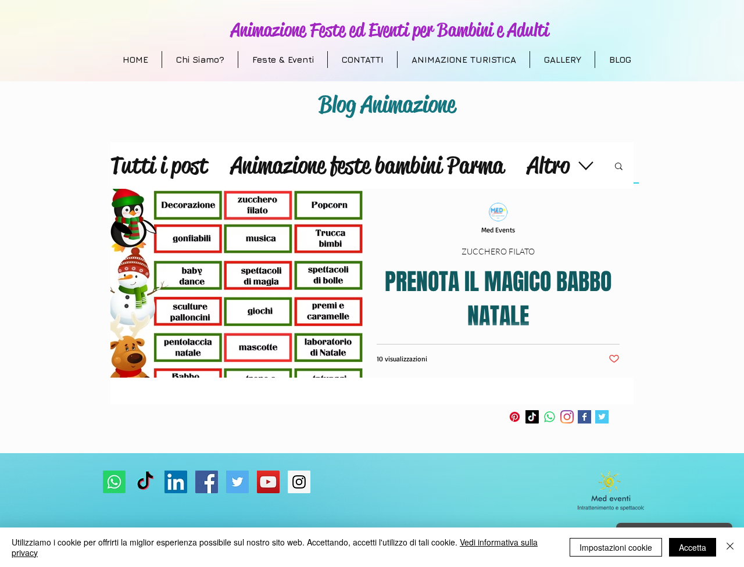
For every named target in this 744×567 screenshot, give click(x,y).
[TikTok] (532, 417)
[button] (618, 167)
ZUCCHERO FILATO (498, 251)
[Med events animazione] (268, 482)
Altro (548, 165)
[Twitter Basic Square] (602, 417)
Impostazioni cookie (616, 547)
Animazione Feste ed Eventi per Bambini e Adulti (390, 30)
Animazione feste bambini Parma (367, 165)
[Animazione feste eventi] (237, 482)
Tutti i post (159, 165)
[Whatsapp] (549, 417)
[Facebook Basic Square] (584, 417)
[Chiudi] (730, 547)
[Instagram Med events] (299, 482)
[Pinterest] (514, 417)
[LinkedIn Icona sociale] (175, 482)
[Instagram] (567, 417)
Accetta (692, 547)
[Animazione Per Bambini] (206, 482)
